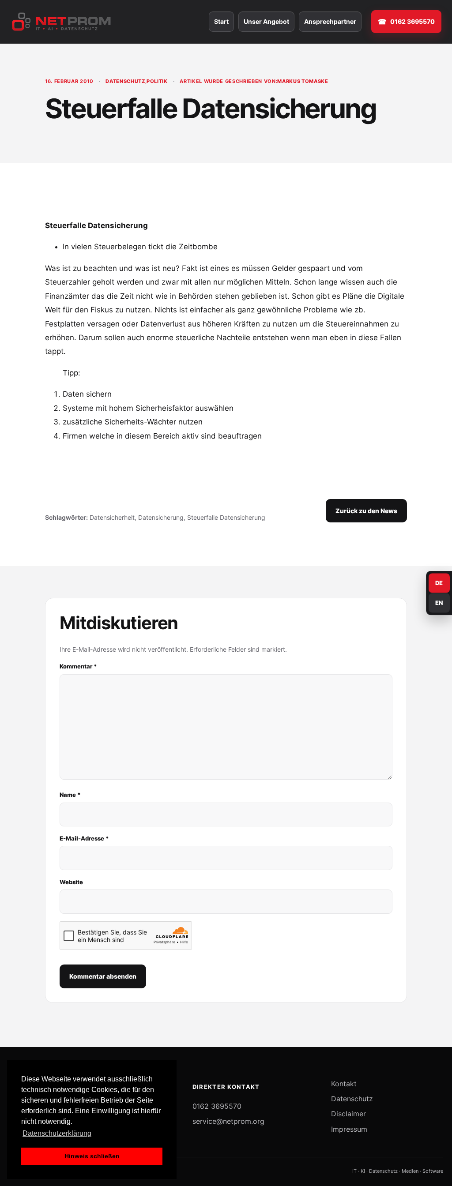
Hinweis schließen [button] (92, 1156)
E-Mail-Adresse (84, 838)
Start (221, 21)
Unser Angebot (266, 21)
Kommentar (78, 666)
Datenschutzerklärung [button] (57, 1133)
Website (71, 882)
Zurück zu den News (366, 510)
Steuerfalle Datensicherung (226, 517)
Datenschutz (125, 81)
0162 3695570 (412, 21)
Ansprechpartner (330, 21)
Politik (157, 81)
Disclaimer (348, 1113)
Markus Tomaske (302, 81)
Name (70, 794)
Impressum (349, 1129)
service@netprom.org (228, 1121)
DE (439, 582)
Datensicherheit (112, 517)
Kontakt (344, 1083)
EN (439, 602)
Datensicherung (161, 517)
